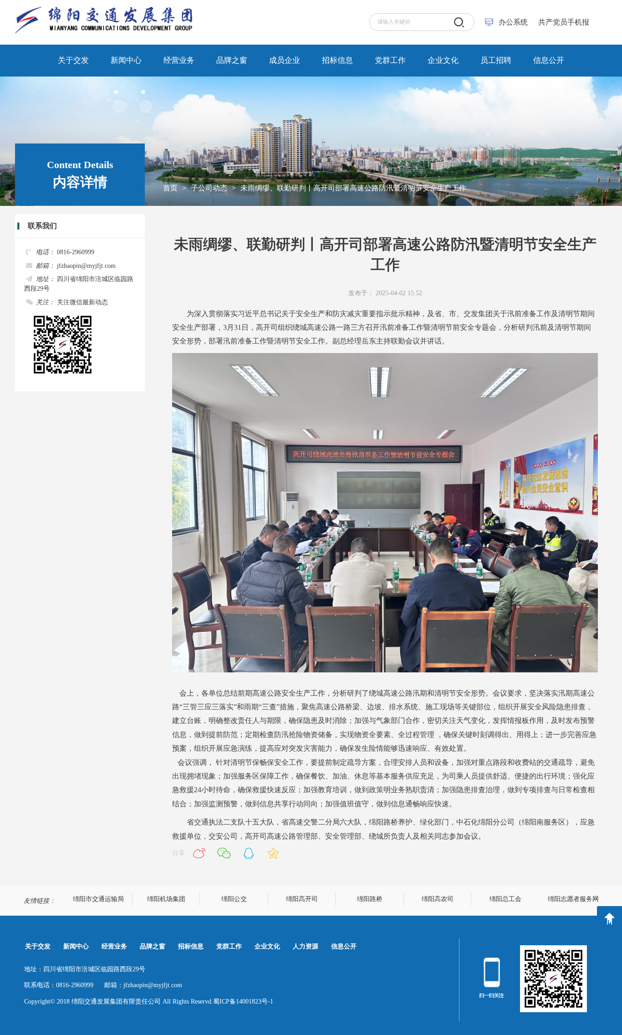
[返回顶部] (609, 918)
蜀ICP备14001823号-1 (243, 1001)
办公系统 (513, 22)
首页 (170, 188)
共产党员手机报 (561, 22)
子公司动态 (209, 188)
